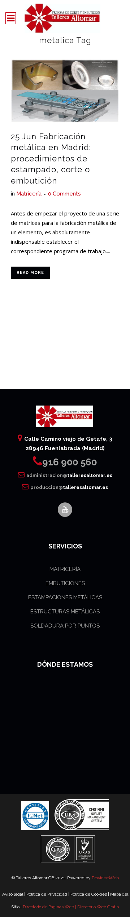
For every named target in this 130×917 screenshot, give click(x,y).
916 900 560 (69, 462)
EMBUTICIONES (65, 583)
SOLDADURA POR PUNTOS (65, 625)
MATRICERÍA (65, 569)
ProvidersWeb (105, 877)
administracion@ (69, 475)
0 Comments (64, 193)
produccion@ (69, 487)
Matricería (29, 193)
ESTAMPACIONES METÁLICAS (65, 597)
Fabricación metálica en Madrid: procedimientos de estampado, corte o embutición (51, 158)
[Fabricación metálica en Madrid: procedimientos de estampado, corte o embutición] (65, 91)
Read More (30, 272)
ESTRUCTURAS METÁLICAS (65, 611)
